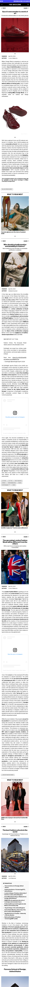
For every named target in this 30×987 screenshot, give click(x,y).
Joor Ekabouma (12, 878)
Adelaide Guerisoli (12, 291)
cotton (10, 480)
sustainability (6, 485)
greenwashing (12, 483)
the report (12, 310)
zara (13, 485)
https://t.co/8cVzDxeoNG (19, 357)
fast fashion (18, 480)
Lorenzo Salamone (12, 58)
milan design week (7, 189)
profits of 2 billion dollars (8, 299)
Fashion (4, 56)
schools (16, 927)
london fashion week (8, 774)
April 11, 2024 (21, 361)
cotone (4, 480)
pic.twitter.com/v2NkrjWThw (11, 359)
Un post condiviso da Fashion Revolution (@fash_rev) (16, 433)
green (3, 483)
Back (4, 8)
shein (19, 483)
